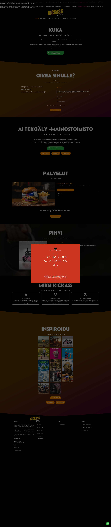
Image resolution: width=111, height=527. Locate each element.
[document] (55, 263)
